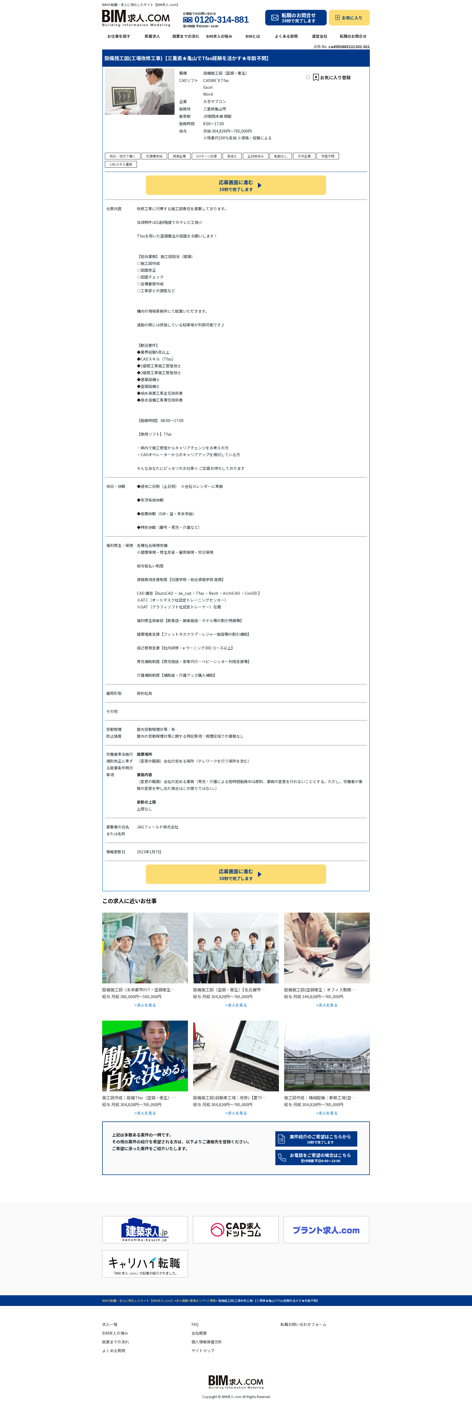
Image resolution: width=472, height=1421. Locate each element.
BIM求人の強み (219, 36)
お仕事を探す (118, 36)
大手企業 (304, 156)
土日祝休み (255, 156)
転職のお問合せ (353, 36)
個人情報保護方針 (206, 1341)
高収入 (232, 156)
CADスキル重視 (121, 164)
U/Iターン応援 (206, 156)
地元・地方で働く (123, 156)
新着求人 (152, 36)
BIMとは (253, 36)
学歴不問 (327, 156)
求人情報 (182, 1300)
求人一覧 (109, 1324)
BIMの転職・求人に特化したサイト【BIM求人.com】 (138, 1300)
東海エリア (197, 1300)
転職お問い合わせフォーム (303, 1324)
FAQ (195, 1324)
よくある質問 (286, 36)
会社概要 (199, 1333)
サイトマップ (202, 1350)
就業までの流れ (185, 36)
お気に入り (352, 17)
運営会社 (319, 36)
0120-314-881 (221, 19)
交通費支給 (154, 156)
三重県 (211, 1300)
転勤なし (280, 156)
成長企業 (179, 156)
